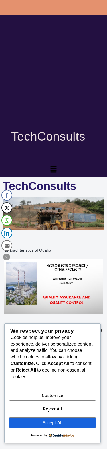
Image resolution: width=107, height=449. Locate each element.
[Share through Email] (6, 245)
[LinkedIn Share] (6, 233)
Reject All (52, 409)
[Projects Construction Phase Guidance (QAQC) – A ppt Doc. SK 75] (53, 286)
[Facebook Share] (6, 195)
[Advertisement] (53, 79)
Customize (52, 395)
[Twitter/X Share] (6, 207)
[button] (53, 169)
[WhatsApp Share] (6, 220)
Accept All (52, 422)
